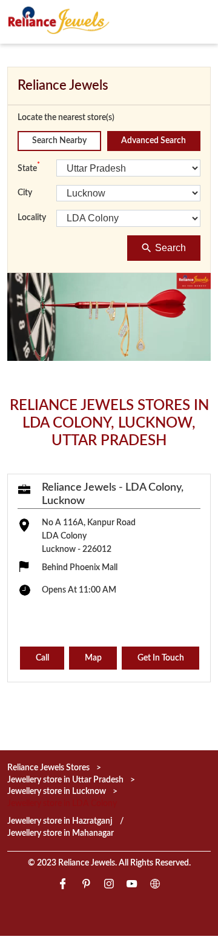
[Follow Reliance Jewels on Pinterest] (85, 885)
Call (42, 658)
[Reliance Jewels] (58, 20)
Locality (32, 217)
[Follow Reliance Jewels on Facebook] (62, 885)
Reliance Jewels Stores (49, 768)
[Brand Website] (155, 885)
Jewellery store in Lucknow (56, 791)
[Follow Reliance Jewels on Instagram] (109, 885)
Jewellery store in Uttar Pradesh (65, 780)
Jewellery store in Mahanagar (60, 833)
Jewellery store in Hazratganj (59, 821)
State (29, 167)
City (25, 193)
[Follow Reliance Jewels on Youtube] (132, 885)
